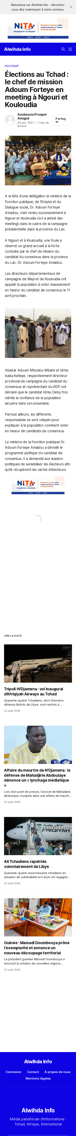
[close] (71, 7)
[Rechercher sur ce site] (63, 49)
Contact (33, 1072)
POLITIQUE (11, 65)
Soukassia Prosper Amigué (32, 116)
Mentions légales (38, 1078)
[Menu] (70, 49)
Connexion (13, 1072)
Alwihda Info (17, 49)
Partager (61, 120)
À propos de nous (57, 1072)
